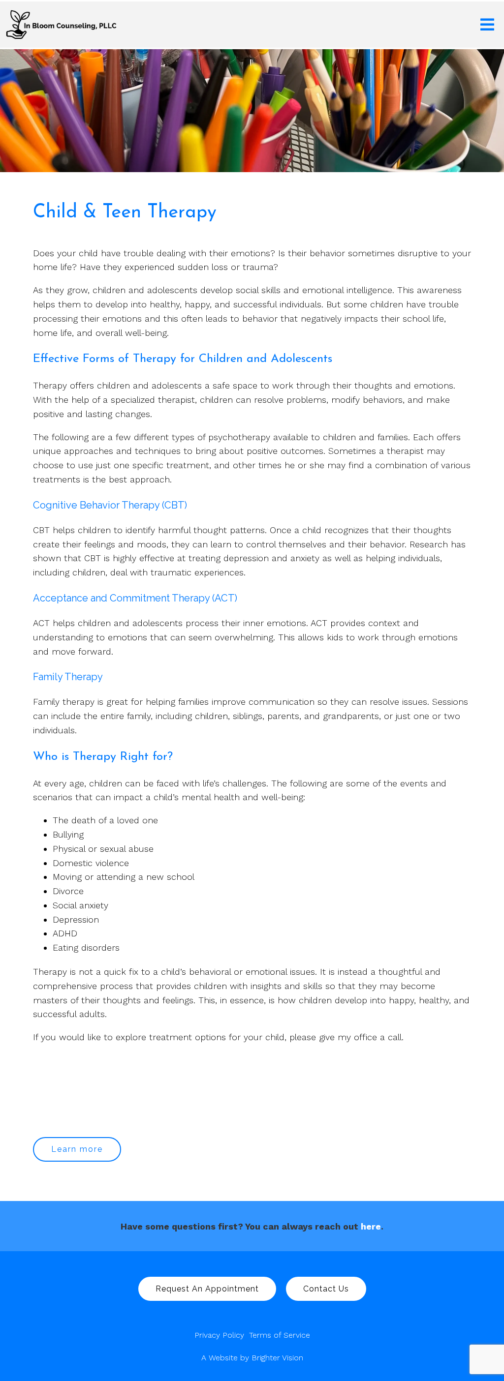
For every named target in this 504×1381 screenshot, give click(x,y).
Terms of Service (279, 1335)
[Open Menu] (487, 24)
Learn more (77, 1149)
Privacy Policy (219, 1335)
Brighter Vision (277, 1357)
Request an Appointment (207, 1288)
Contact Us (326, 1288)
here (371, 1226)
